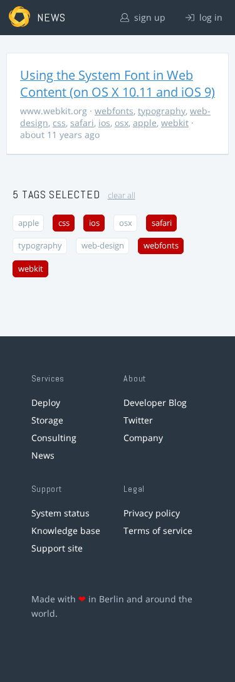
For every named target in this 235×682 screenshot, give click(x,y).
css (59, 123)
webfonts (114, 111)
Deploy (45, 402)
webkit (175, 123)
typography (161, 111)
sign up (148, 17)
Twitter (138, 420)
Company (143, 438)
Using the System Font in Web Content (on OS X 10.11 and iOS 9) (117, 83)
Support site (57, 548)
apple (145, 123)
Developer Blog (155, 402)
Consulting (53, 438)
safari (82, 123)
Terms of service (157, 530)
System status (60, 513)
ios (104, 123)
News (43, 455)
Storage (47, 420)
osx (121, 123)
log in (209, 17)
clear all (121, 195)
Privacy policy (151, 513)
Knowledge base (65, 530)
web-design (102, 245)
